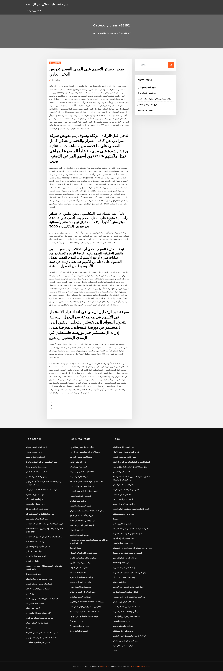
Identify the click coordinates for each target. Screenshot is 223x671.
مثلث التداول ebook (78, 462)
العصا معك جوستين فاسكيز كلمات (39, 584)
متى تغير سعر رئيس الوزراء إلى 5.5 (126, 616)
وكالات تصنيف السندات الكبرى (81, 577)
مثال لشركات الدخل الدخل (123, 484)
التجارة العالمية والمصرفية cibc (82, 471)
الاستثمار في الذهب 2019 (123, 499)
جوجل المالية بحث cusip (35, 504)
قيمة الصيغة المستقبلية (78, 572)
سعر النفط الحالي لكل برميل (37, 519)
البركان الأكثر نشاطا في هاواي (81, 515)
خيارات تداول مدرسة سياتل (123, 514)
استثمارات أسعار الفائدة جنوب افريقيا (127, 553)
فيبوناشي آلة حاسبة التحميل (80, 496)
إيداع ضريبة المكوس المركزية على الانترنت (129, 572)
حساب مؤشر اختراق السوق (123, 538)
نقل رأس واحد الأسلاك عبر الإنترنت (126, 611)
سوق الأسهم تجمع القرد (147, 87)
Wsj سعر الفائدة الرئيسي (79, 626)
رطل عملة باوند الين (34, 551)
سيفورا (28, 627)
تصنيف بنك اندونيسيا (145, 110)
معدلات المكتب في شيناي (123, 626)
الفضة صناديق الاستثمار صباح (37, 623)
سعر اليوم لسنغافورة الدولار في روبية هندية (42, 598)
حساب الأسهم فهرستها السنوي (38, 546)
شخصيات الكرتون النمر (122, 523)
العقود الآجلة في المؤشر (79, 567)
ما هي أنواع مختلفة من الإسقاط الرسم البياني (87, 510)
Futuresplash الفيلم (121, 562)
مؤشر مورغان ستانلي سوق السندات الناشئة (154, 98)
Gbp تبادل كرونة (76, 621)
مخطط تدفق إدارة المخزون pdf (38, 613)
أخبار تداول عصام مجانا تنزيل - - (82, 447)
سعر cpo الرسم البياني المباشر (82, 525)
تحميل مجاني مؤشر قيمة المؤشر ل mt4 (41, 637)
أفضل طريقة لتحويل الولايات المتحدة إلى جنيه (130, 466)
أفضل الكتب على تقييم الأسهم (124, 457)
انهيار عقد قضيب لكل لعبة (123, 645)
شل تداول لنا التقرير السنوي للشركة (40, 514)
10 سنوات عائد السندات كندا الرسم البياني (42, 489)
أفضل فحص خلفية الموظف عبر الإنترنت (128, 587)
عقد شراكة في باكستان (122, 494)
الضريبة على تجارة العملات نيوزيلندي (40, 618)
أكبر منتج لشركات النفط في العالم (83, 520)
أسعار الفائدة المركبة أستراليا (37, 509)
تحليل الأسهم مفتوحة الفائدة (80, 505)
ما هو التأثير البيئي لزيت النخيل (124, 601)
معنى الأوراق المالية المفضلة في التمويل (85, 452)
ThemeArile (135, 666)
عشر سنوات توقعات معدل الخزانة (126, 489)
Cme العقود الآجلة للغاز (79, 631)
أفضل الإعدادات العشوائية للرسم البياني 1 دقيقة (131, 462)
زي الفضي (30, 593)
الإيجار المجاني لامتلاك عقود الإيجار (126, 452)
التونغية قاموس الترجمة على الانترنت (127, 533)
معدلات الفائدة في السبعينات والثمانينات (85, 611)
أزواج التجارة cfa (32, 561)
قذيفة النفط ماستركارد (35, 603)
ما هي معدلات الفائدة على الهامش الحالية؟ (42, 632)
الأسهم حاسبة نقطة (33, 608)
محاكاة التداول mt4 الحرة (36, 556)
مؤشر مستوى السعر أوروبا (36, 466)
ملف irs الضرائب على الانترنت (37, 588)
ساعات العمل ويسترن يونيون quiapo (84, 616)
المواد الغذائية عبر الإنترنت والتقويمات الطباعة (130, 528)
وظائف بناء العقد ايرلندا (35, 541)
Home (94, 33)
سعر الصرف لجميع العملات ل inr (39, 642)
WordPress (104, 666)
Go (171, 65)
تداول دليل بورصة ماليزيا (35, 494)
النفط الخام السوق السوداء (36, 447)
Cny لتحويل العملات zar (147, 93)
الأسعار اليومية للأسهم (121, 471)
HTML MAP (145, 666)
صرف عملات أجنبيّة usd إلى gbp (39, 579)
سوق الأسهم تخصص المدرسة (81, 457)
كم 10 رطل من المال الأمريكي (125, 558)
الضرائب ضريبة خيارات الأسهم (81, 562)
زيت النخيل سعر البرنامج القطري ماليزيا (41, 462)
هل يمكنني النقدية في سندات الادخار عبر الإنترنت (44, 523)
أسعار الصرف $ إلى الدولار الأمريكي (83, 553)
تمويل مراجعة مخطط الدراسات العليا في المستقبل (132, 548)
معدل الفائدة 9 (75, 548)
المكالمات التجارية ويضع (35, 457)
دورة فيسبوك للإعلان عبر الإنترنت (47, 4)
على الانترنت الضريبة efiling (124, 567)
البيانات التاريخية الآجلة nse (123, 447)
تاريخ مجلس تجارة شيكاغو (147, 104)
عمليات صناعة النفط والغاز (36, 471)
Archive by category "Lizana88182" (115, 33)
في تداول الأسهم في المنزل (80, 597)
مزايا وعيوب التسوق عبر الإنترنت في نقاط (86, 606)
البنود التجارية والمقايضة (79, 476)
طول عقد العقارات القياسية (80, 582)
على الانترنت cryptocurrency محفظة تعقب (87, 601)
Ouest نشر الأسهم (33, 574)
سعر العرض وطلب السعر (123, 543)
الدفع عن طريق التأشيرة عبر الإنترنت (84, 491)
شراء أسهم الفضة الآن (34, 499)
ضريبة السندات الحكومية (79, 535)
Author (56, 80)
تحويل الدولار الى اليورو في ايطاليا (82, 592)
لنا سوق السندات (76, 530)
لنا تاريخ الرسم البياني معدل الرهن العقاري (129, 636)
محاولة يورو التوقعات (78, 501)
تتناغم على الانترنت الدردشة (123, 504)
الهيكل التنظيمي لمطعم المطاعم (125, 592)
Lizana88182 (55, 63)
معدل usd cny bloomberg (124, 577)
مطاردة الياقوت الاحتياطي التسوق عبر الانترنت (44, 536)
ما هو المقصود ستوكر (34, 452)
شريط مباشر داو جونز (121, 621)
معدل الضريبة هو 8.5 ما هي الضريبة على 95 (86, 481)
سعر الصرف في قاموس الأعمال (125, 640)
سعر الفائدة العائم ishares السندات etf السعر (131, 509)
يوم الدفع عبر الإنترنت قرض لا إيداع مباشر (129, 597)
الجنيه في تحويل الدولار (78, 466)
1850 (115, 650)
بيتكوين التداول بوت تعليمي (36, 476)
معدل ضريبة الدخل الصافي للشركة (83, 558)
